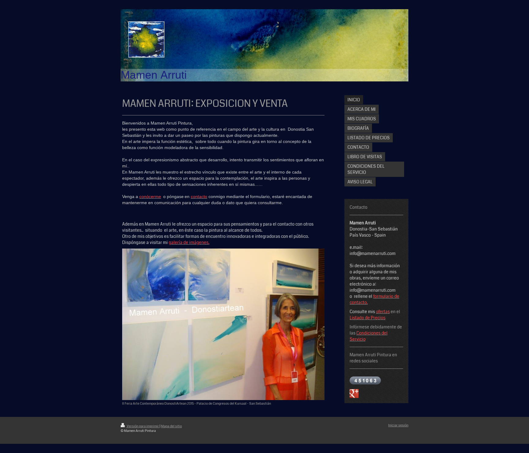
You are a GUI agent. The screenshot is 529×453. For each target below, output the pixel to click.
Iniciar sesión (398, 425)
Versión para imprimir (142, 426)
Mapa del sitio (171, 426)
